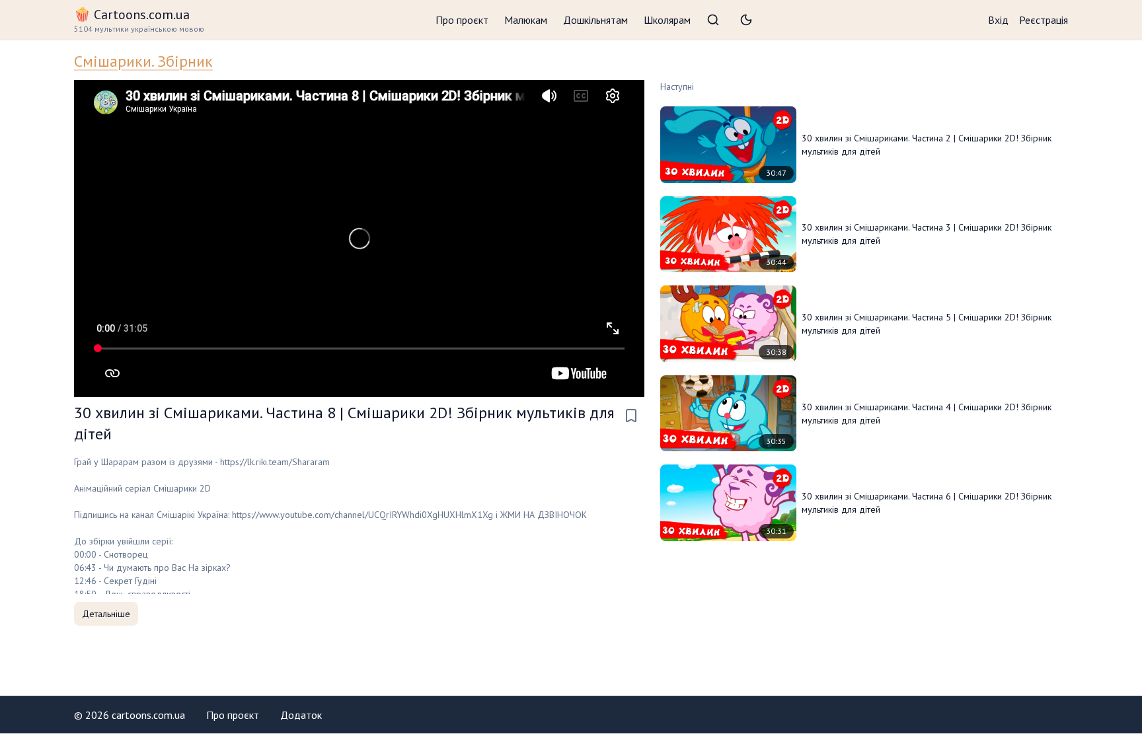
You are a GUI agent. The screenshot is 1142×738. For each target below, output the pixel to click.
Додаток (301, 714)
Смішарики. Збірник (143, 61)
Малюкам (525, 19)
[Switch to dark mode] (746, 19)
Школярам (667, 19)
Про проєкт (462, 19)
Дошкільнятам (595, 19)
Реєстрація (1043, 19)
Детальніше (106, 614)
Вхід (998, 19)
